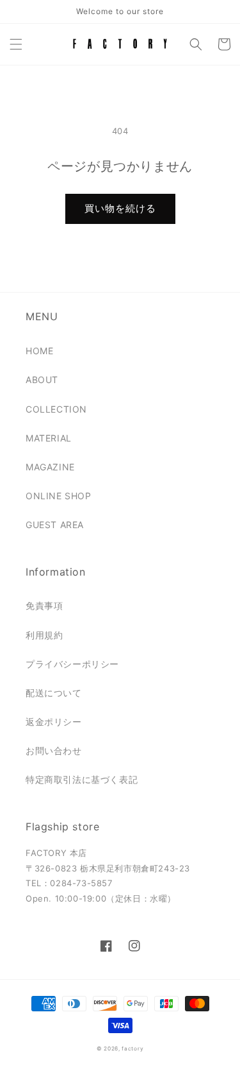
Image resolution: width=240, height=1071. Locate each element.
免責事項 (44, 605)
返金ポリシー (54, 721)
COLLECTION (56, 409)
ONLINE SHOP (59, 495)
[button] (16, 44)
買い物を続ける (120, 208)
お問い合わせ (54, 750)
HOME (39, 350)
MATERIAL (49, 438)
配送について (54, 692)
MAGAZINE (50, 466)
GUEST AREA (55, 524)
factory (132, 1048)
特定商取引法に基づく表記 (82, 779)
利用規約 (44, 635)
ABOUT (42, 379)
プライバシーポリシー (72, 663)
